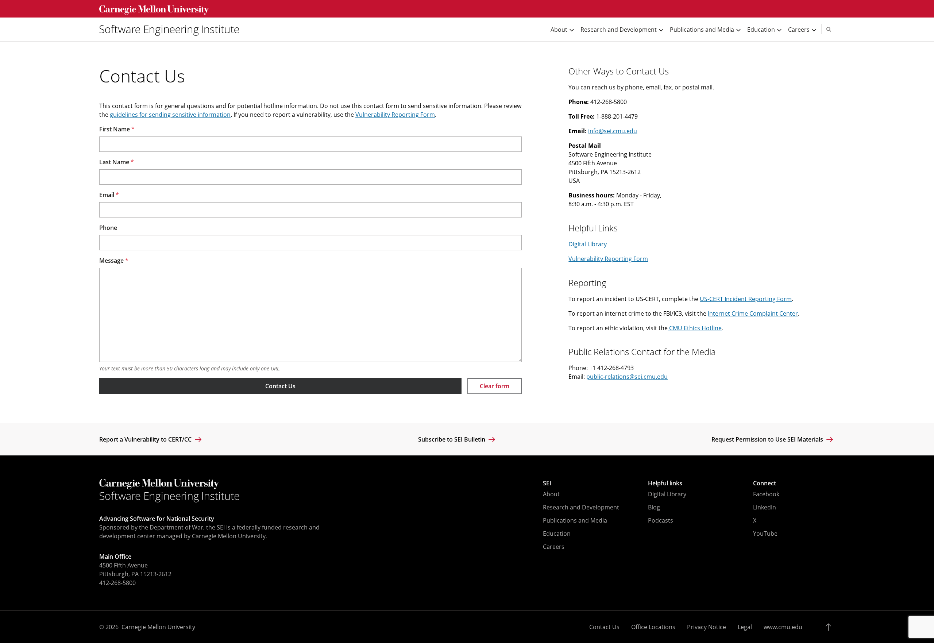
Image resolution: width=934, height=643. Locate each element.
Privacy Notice (706, 627)
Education (557, 534)
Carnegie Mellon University (158, 627)
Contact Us (280, 386)
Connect (764, 483)
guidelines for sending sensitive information (170, 115)
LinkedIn (764, 507)
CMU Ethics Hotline (695, 328)
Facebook (766, 494)
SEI (547, 483)
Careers (553, 547)
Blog (654, 507)
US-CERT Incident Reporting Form (746, 299)
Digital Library (587, 244)
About (551, 494)
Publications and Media (575, 520)
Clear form (494, 386)
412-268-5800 (117, 583)
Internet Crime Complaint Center (753, 313)
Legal (745, 627)
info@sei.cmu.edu (612, 131)
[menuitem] (172, 29)
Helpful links (665, 483)
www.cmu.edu (783, 627)
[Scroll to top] (830, 627)
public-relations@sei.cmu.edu (627, 377)
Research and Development (581, 507)
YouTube (765, 534)
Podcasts (660, 520)
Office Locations (653, 627)
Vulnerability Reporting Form (395, 115)
